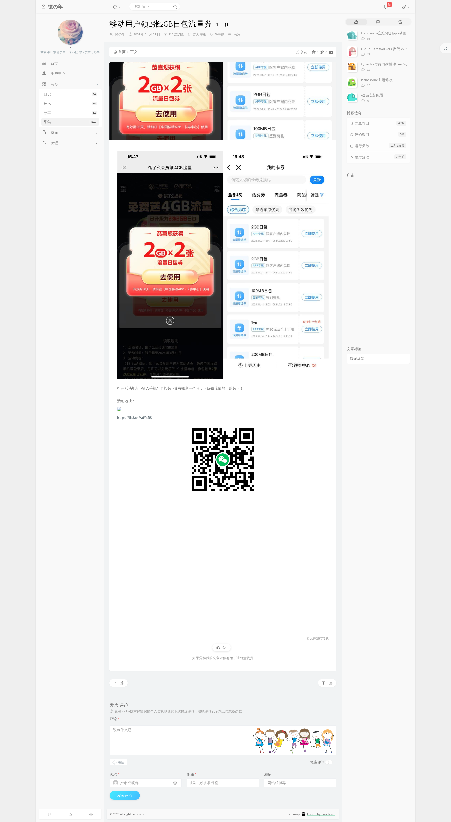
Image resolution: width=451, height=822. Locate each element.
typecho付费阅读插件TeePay (384, 64)
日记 (70, 94)
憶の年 (120, 34)
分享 (70, 112)
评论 (114, 719)
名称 (114, 774)
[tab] (356, 21)
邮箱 (192, 774)
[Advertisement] (223, 561)
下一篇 (327, 683)
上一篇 (118, 683)
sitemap (294, 814)
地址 (267, 774)
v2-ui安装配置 (372, 95)
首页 (122, 52)
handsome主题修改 (377, 80)
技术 (70, 103)
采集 (70, 122)
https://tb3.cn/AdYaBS (134, 417)
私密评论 (317, 762)
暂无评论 (199, 34)
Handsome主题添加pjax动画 (383, 33)
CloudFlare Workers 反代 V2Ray (385, 48)
